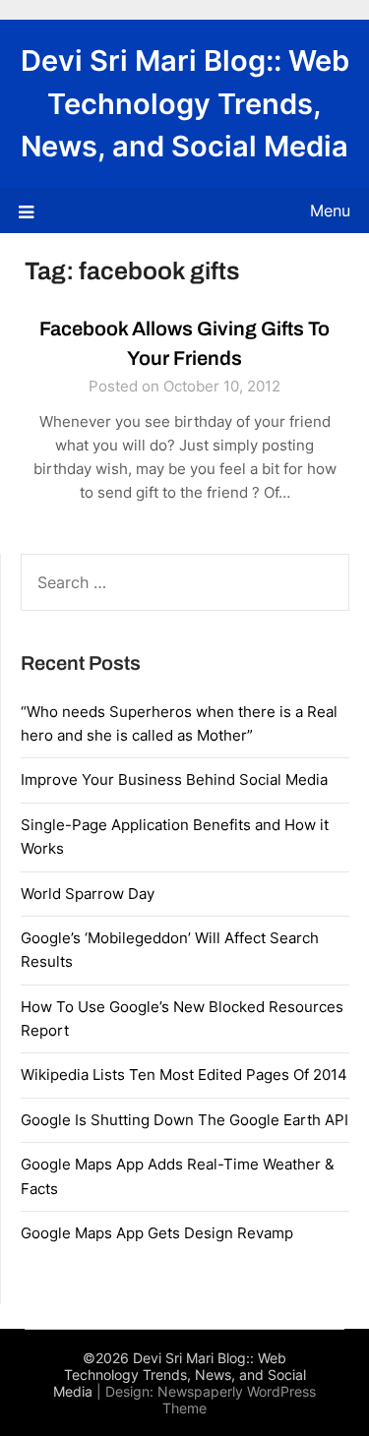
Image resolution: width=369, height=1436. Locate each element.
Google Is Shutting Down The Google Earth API (184, 1119)
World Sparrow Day (87, 893)
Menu (330, 210)
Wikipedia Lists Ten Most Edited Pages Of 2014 (184, 1074)
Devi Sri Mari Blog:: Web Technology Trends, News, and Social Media (185, 103)
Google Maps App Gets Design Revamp (157, 1233)
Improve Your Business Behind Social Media (174, 779)
